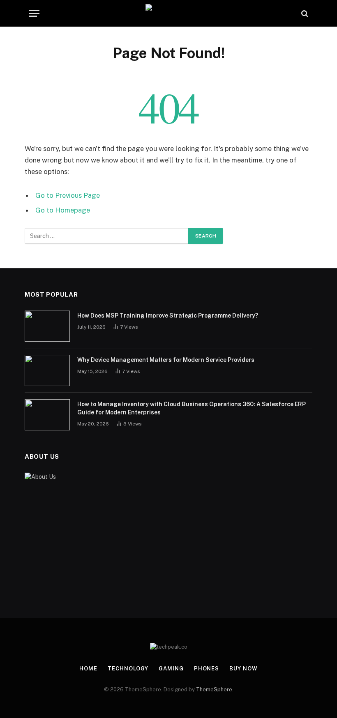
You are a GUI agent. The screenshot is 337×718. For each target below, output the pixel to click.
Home (88, 668)
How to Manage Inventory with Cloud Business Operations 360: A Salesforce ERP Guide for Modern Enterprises (191, 408)
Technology (128, 668)
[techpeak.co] (168, 13)
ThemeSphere (214, 689)
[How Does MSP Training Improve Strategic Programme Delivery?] (47, 326)
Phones (206, 668)
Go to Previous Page (67, 195)
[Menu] (34, 13)
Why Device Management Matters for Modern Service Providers (165, 360)
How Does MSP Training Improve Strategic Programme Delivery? (167, 315)
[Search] (304, 13)
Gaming (171, 668)
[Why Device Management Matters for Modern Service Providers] (47, 370)
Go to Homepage (62, 210)
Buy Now (243, 668)
